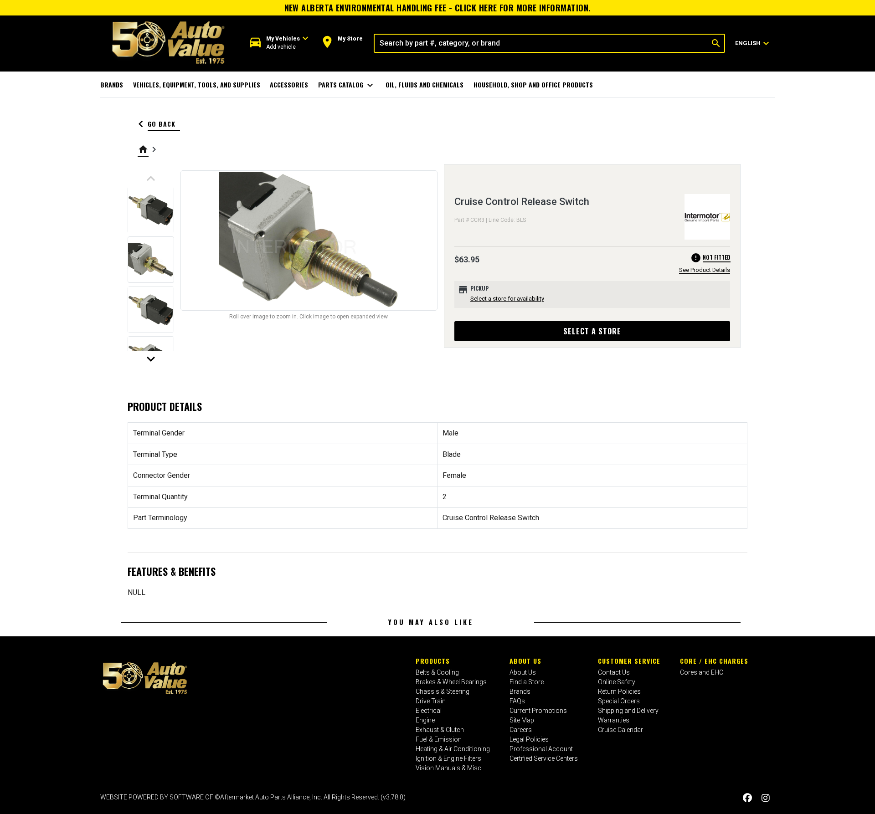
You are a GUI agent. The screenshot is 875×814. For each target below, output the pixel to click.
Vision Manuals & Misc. (449, 768)
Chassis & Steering (442, 691)
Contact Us (614, 672)
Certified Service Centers (544, 758)
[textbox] (541, 43)
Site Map (522, 720)
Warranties (613, 720)
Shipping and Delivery (628, 710)
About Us (525, 661)
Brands (111, 84)
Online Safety (616, 682)
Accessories (289, 84)
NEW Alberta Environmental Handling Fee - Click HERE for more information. (437, 8)
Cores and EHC (701, 672)
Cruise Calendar (620, 729)
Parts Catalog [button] (347, 85)
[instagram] (766, 798)
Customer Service (629, 661)
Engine (425, 720)
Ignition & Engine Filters (448, 758)
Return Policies (619, 691)
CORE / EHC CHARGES (714, 661)
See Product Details (704, 269)
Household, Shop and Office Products (533, 84)
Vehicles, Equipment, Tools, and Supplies (196, 84)
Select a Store (592, 331)
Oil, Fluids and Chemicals (424, 84)
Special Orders (619, 701)
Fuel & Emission (439, 739)
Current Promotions (538, 710)
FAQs (517, 701)
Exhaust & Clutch (440, 729)
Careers (521, 729)
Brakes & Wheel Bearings (451, 682)
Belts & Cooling (437, 672)
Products (433, 661)
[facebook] (747, 798)
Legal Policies (529, 739)
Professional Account (541, 749)
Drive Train (431, 701)
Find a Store (527, 682)
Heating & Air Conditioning (453, 749)
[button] (279, 43)
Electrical (429, 710)
